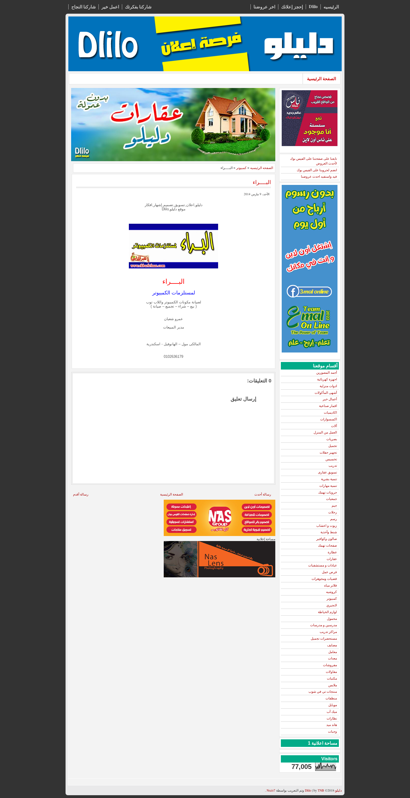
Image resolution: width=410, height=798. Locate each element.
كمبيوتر (332, 599)
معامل (332, 652)
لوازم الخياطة (327, 612)
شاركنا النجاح (83, 6)
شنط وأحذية (328, 532)
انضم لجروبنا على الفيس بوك (317, 170)
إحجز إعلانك (292, 6)
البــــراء (262, 181)
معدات (332, 658)
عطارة (332, 552)
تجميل (332, 446)
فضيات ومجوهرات (324, 579)
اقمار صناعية (328, 406)
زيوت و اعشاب (326, 526)
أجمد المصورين (326, 373)
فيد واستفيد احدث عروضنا (319, 176)
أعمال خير (330, 399)
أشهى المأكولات (326, 393)
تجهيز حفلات (328, 452)
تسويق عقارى (327, 472)
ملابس (332, 685)
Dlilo (313, 6)
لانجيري (331, 605)
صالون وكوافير (326, 539)
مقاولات (331, 672)
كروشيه (331, 592)
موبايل (332, 705)
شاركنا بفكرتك (138, 6)
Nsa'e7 (270, 790)
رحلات (332, 512)
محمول (332, 619)
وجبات (332, 731)
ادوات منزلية (328, 386)
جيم (334, 506)
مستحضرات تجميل (324, 638)
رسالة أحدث (262, 494)
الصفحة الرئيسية (321, 78)
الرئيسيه (331, 6)
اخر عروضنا (264, 6)
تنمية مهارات (328, 486)
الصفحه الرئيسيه (261, 168)
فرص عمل (329, 572)
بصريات (331, 439)
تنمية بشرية (329, 479)
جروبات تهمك (327, 492)
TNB (321, 790)
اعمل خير (110, 6)
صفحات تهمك (327, 545)
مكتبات (332, 678)
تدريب (333, 466)
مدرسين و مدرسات (323, 625)
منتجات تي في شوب (322, 692)
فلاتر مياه (330, 585)
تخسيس (331, 459)
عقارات (332, 559)
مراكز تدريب (328, 632)
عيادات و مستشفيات (322, 565)
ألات (334, 426)
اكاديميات (330, 413)
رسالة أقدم (80, 494)
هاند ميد (331, 725)
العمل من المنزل (325, 432)
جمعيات (331, 499)
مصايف (332, 645)
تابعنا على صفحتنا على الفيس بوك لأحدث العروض (313, 161)
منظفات (331, 698)
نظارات (332, 718)
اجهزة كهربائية (327, 379)
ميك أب (332, 712)
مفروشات (330, 665)
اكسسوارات (328, 419)
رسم (333, 519)
